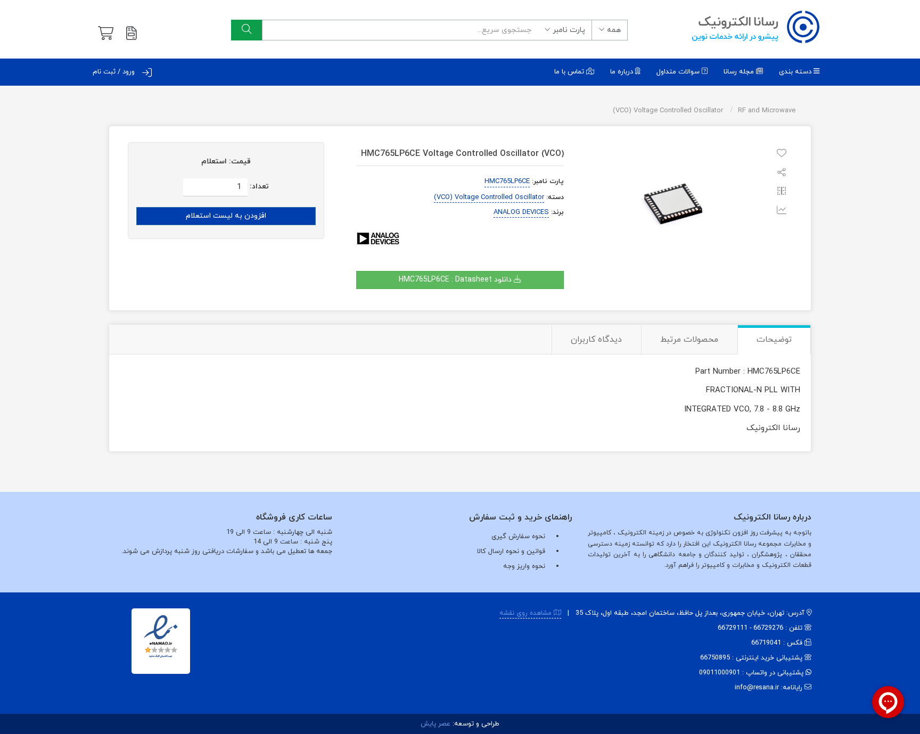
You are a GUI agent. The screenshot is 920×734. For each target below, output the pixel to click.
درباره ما (622, 72)
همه (613, 30)
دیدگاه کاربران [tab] (596, 339)
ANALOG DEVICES (521, 212)
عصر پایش (435, 724)
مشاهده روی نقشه (526, 613)
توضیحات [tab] (774, 339)
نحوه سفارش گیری (518, 536)
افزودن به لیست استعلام (226, 216)
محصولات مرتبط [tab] (689, 339)
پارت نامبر (568, 30)
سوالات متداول (679, 72)
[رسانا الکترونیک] (755, 26)
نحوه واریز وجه (524, 566)
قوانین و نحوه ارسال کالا (511, 551)
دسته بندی (796, 72)
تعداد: (259, 187)
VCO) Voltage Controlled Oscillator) (668, 111)
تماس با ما (570, 72)
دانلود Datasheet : (456, 280)
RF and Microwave (766, 111)
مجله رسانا (740, 72)
